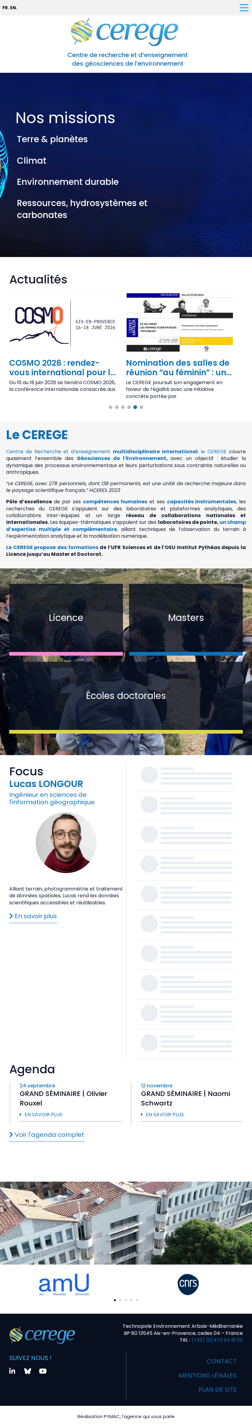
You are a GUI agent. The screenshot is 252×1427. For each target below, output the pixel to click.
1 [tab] (111, 407)
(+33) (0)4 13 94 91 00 (216, 1339)
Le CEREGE (37, 434)
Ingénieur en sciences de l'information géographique (52, 798)
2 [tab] (117, 407)
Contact (222, 1361)
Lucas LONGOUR (46, 783)
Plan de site (218, 1389)
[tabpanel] (63, 344)
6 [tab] (141, 407)
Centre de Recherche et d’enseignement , (102, 451)
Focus (26, 771)
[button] (115, 1300)
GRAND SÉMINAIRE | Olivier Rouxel (63, 1098)
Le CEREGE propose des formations (52, 547)
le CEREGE (213, 451)
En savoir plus (43, 1114)
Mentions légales (208, 1375)
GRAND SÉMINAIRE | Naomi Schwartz (185, 1098)
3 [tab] (123, 407)
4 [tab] (129, 407)
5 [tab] (135, 407)
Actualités (38, 279)
